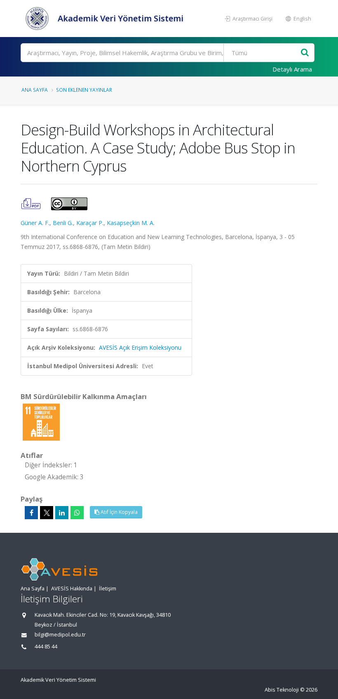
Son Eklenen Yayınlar (84, 89)
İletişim (107, 588)
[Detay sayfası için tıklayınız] (41, 421)
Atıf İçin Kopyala (118, 512)
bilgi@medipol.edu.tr (60, 634)
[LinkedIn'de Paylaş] (61, 512)
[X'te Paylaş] (46, 512)
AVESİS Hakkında (71, 588)
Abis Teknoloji (282, 689)
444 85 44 (46, 646)
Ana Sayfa (34, 89)
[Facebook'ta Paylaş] (31, 512)
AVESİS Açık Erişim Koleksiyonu (140, 347)
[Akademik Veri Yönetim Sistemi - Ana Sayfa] (38, 18)
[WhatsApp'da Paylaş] (77, 512)
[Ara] (305, 53)
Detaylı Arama (292, 69)
